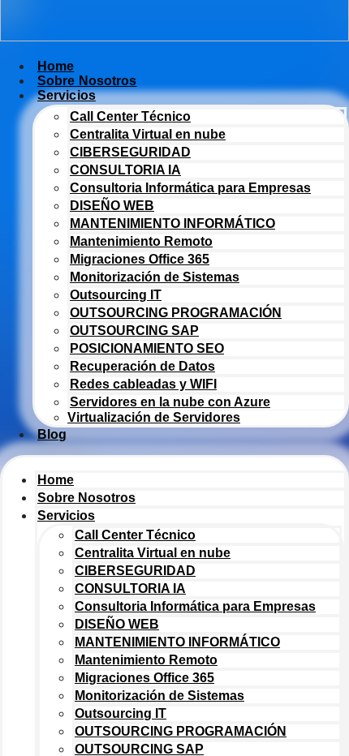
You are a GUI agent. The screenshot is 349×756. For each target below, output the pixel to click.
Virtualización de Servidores (153, 417)
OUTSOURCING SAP (134, 330)
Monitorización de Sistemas (154, 277)
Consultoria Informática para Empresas (190, 188)
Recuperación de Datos (142, 366)
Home (55, 480)
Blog (52, 434)
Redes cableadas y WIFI (143, 384)
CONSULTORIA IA (125, 170)
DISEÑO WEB (112, 206)
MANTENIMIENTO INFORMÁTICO (172, 223)
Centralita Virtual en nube (148, 134)
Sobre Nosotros (86, 498)
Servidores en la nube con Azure (170, 402)
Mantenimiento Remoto (141, 241)
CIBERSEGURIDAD (130, 152)
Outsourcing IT (116, 295)
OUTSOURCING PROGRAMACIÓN (176, 313)
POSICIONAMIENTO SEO (147, 348)
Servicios (66, 95)
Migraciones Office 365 (139, 259)
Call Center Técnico (130, 116)
